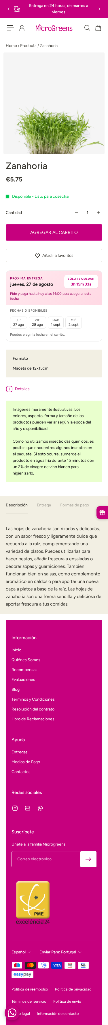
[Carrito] (97, 27)
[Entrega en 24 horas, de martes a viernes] (54, 9)
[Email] (27, 808)
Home (12, 45)
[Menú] (10, 28)
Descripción (17, 505)
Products (28, 45)
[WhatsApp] (40, 808)
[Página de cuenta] (21, 27)
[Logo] (54, 28)
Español (19, 952)
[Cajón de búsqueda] (87, 27)
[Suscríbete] (88, 859)
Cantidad (14, 212)
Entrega (44, 505)
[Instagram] (15, 808)
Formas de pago (74, 505)
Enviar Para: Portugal (57, 952)
